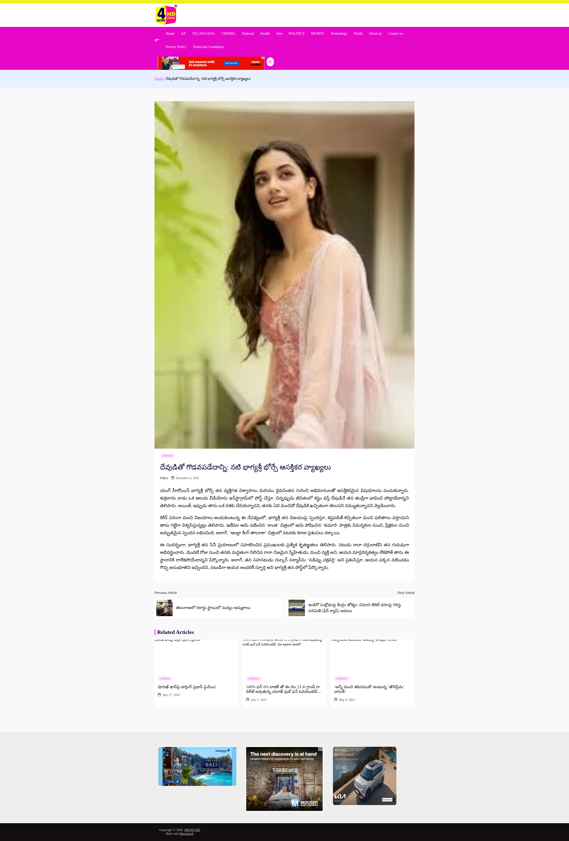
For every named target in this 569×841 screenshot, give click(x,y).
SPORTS (317, 33)
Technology (339, 33)
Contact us (395, 33)
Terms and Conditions (208, 47)
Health (265, 33)
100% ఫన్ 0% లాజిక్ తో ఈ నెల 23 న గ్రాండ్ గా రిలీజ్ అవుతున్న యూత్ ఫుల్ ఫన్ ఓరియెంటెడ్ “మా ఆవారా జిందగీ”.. (283, 689)
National (248, 33)
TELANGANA (203, 33)
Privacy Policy (176, 47)
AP (183, 33)
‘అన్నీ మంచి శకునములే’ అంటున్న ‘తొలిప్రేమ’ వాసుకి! (369, 689)
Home (170, 33)
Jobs (279, 33)
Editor (164, 478)
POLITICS (297, 33)
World (358, 33)
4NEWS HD (192, 830)
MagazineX (186, 833)
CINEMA (228, 33)
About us (375, 33)
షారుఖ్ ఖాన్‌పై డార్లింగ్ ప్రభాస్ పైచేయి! (187, 687)
